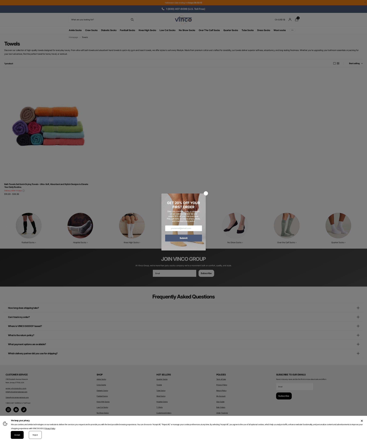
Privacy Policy (49, 428)
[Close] (361, 420)
